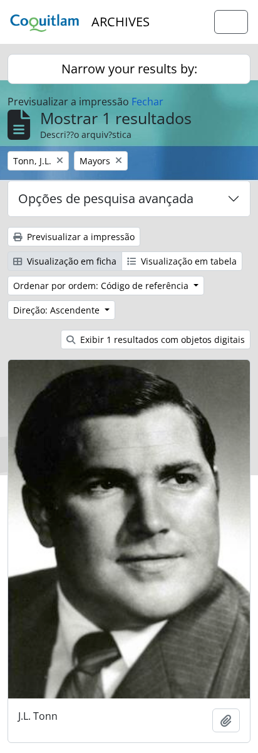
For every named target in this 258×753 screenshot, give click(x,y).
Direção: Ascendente (57, 310)
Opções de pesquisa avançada (106, 198)
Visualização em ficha (70, 261)
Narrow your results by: (129, 68)
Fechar (147, 101)
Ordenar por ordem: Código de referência (102, 286)
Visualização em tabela (187, 261)
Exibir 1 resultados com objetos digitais (161, 339)
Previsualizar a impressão (79, 237)
